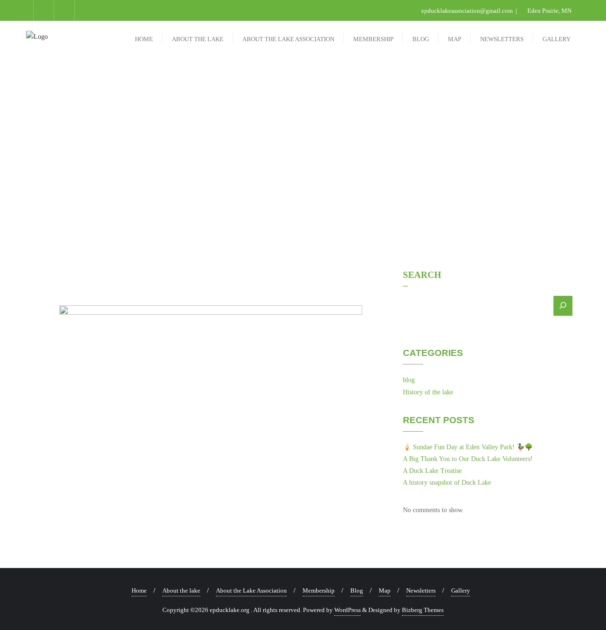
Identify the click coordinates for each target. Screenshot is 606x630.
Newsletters (421, 590)
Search (422, 275)
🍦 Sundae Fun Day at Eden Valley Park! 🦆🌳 (468, 447)
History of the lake (428, 392)
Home (139, 590)
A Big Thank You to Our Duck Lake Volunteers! (468, 458)
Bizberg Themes (423, 609)
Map (385, 590)
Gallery (460, 590)
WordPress (347, 609)
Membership (319, 590)
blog (409, 379)
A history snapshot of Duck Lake (447, 482)
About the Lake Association (251, 590)
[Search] (562, 306)
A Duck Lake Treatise (432, 470)
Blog (356, 590)
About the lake (181, 590)
